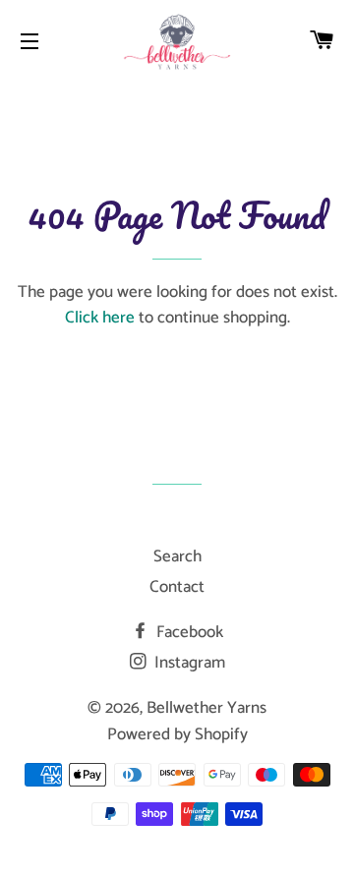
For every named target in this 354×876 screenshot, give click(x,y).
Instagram (187, 662)
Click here (100, 317)
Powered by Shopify (177, 734)
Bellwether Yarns (206, 708)
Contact (177, 587)
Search (177, 556)
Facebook (187, 632)
